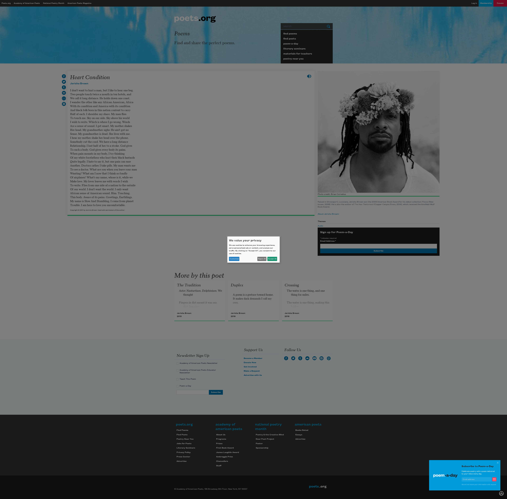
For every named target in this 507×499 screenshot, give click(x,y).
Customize (234, 259)
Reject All (262, 259)
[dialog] (253, 249)
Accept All (272, 259)
